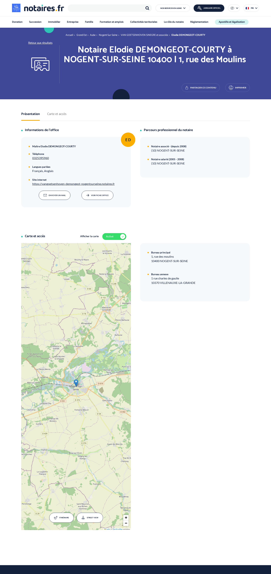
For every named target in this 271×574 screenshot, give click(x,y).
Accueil (69, 35)
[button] (173, 8)
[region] (110, 8)
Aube (92, 35)
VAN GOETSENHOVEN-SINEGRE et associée (144, 35)
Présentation (30, 114)
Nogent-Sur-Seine (108, 35)
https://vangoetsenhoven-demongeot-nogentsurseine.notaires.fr (73, 183)
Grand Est (82, 35)
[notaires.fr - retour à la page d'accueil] (38, 8)
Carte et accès (57, 114)
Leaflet (108, 529)
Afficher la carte (89, 236)
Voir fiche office (100, 195)
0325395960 (40, 158)
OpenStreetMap (117, 529)
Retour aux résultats (40, 42)
